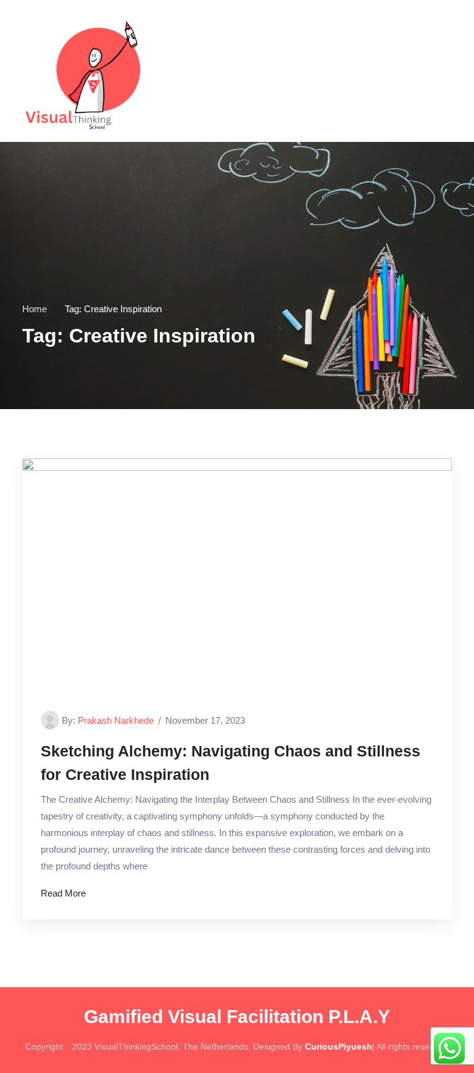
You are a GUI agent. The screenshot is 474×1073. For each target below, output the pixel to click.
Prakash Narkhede (116, 720)
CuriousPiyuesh (338, 1046)
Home (34, 309)
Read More (63, 893)
